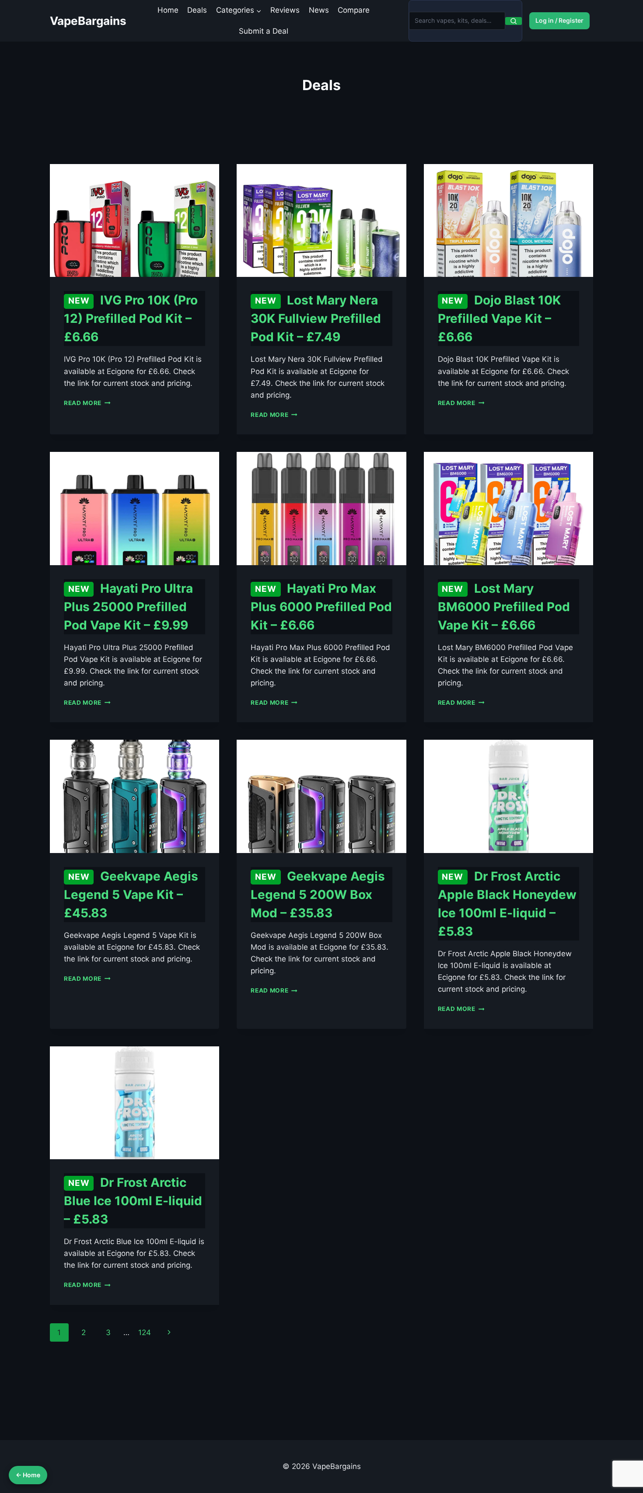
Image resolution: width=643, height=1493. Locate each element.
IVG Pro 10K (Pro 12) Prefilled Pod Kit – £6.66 (131, 318)
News (319, 10)
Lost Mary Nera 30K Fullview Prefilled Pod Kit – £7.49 (316, 318)
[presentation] (134, 220)
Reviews (285, 10)
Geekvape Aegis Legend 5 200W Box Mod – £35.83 (318, 894)
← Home (28, 1475)
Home (167, 10)
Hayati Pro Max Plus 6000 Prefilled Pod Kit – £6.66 (321, 607)
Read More (87, 402)
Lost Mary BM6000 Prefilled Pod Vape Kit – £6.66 (504, 607)
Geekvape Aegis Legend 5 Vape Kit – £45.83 (131, 894)
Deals (197, 10)
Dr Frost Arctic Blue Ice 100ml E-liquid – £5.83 (133, 1201)
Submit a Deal (263, 31)
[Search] (513, 21)
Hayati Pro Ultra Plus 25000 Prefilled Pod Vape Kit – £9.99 (128, 607)
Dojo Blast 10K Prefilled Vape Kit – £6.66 (499, 318)
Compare (354, 10)
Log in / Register (559, 20)
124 (144, 1332)
